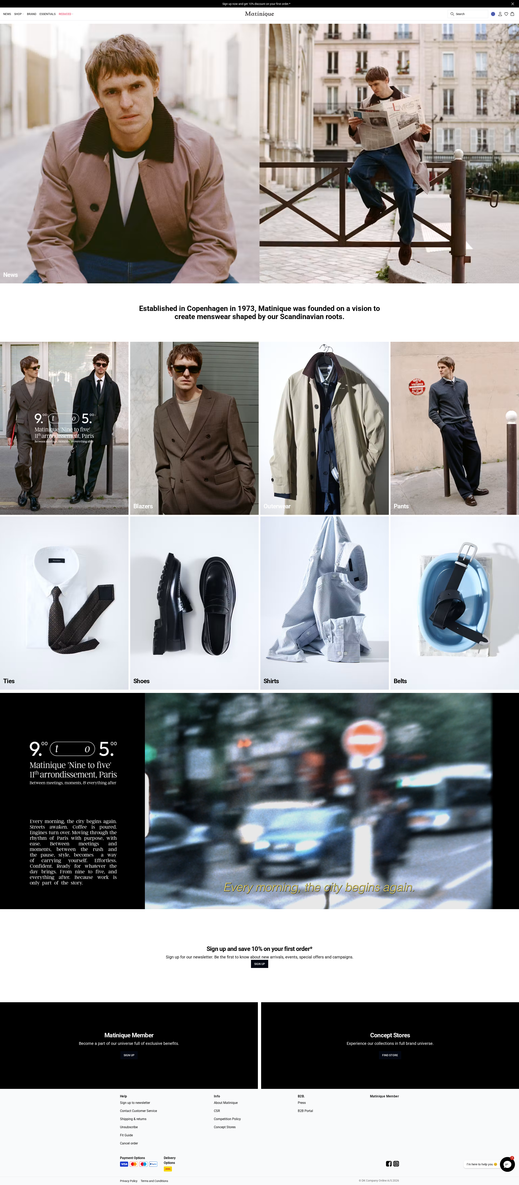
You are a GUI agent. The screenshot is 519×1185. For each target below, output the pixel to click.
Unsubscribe (129, 1127)
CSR (217, 1111)
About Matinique (226, 1103)
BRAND (31, 14)
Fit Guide (126, 1135)
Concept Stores (225, 1127)
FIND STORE (390, 1055)
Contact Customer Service (138, 1111)
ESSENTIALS (48, 14)
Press (302, 1103)
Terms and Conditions (154, 1181)
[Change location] (493, 14)
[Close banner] (513, 4)
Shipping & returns (133, 1119)
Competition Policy (227, 1119)
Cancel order (129, 1143)
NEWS (7, 14)
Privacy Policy (128, 1181)
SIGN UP (259, 964)
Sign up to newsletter (135, 1103)
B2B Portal (305, 1111)
